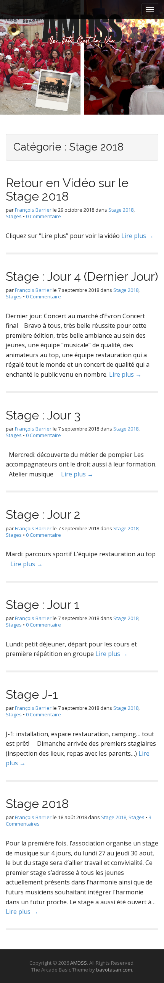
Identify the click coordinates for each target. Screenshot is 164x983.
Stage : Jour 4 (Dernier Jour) (82, 276)
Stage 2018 (120, 209)
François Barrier (33, 209)
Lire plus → (137, 236)
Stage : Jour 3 (43, 415)
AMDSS (78, 962)
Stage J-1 (32, 694)
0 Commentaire (43, 216)
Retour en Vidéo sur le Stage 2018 (67, 189)
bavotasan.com (114, 969)
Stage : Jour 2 (43, 514)
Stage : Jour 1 (42, 605)
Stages (14, 216)
